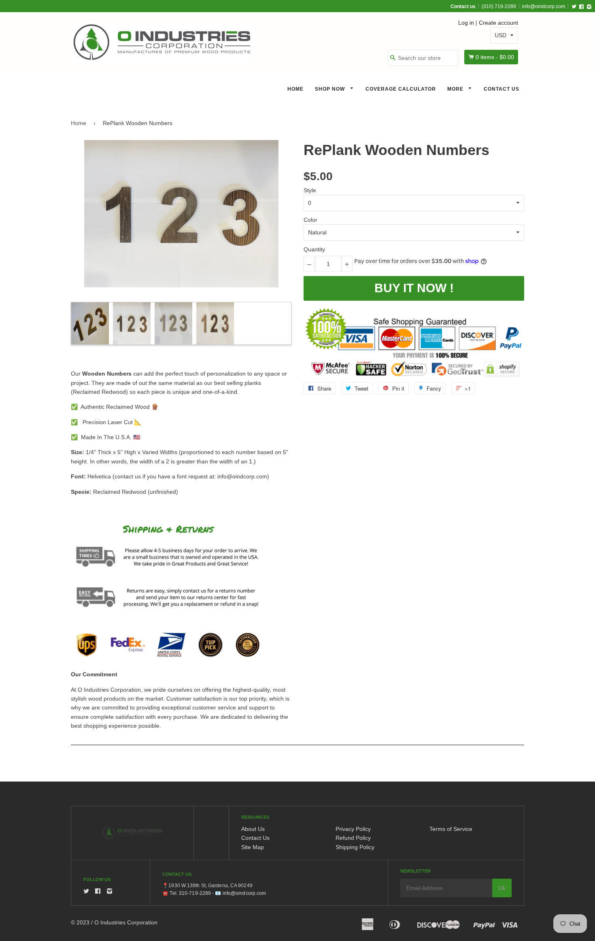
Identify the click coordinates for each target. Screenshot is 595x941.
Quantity (314, 249)
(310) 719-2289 (499, 6)
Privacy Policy (353, 829)
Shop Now (330, 89)
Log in (466, 22)
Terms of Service (450, 829)
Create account (498, 22)
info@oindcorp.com (543, 6)
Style (310, 190)
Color (310, 220)
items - (495, 57)
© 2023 (80, 922)
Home (295, 89)
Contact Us (501, 89)
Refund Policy (353, 838)
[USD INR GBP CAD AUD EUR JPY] (504, 35)
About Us (253, 829)
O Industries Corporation (125, 922)
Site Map (252, 847)
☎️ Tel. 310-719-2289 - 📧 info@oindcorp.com (214, 893)
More (456, 89)
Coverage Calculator (401, 89)
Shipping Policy (355, 847)
